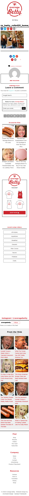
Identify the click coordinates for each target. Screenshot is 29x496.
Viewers (14, 474)
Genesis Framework (20, 494)
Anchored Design (8, 494)
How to (14, 476)
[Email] (14, 29)
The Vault (14, 443)
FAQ (14, 458)
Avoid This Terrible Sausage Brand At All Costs (8, 140)
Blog (14, 437)
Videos (14, 441)
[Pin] (11, 29)
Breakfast (14, 240)
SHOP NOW (14, 212)
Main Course (14, 248)
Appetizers (14, 236)
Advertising (14, 462)
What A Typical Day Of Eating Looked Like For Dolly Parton (21, 422)
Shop (14, 482)
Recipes (14, 439)
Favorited (14, 478)
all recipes (15, 232)
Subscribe (15, 445)
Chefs (14, 260)
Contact (14, 460)
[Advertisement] (13, 289)
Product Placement (14, 464)
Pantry (14, 480)
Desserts (14, 244)
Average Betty (14, 9)
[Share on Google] (8, 29)
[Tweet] (5, 29)
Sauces (14, 252)
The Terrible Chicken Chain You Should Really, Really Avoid (7, 399)
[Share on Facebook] (2, 29)
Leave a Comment (15, 66)
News (14, 456)
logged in (12, 90)
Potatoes (14, 256)
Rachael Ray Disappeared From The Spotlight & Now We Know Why (21, 142)
